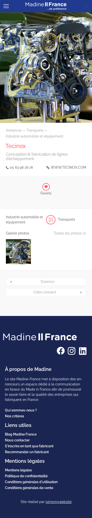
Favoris (46, 193)
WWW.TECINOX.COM (68, 167)
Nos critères (14, 416)
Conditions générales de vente (29, 488)
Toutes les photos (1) (69, 233)
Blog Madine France (21, 434)
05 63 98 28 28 (21, 167)
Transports (35, 130)
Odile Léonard (44, 292)
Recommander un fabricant (27, 452)
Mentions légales (18, 470)
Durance (47, 282)
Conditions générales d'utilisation (31, 482)
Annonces (14, 130)
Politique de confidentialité (26, 476)
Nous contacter (17, 440)
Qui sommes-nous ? (21, 410)
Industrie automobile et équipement (34, 136)
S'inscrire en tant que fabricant (29, 446)
